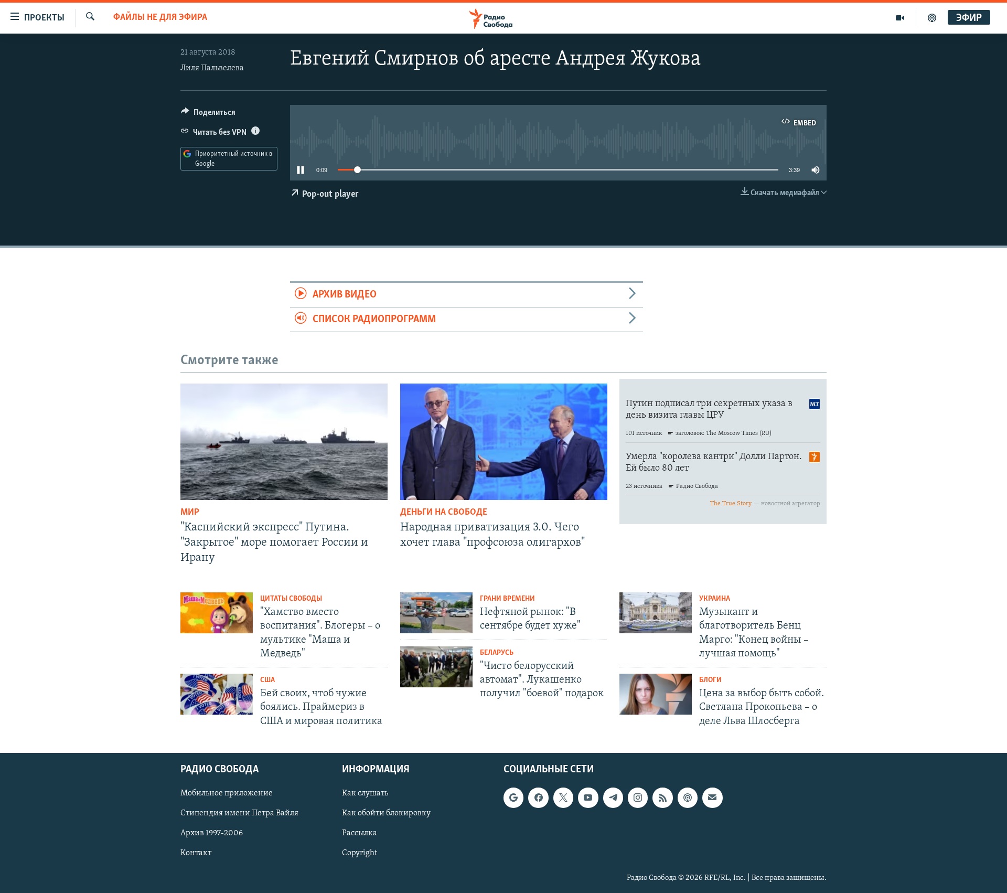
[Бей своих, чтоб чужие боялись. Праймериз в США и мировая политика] (216, 694)
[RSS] (662, 797)
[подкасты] (932, 18)
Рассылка (359, 833)
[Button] (208, 115)
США (267, 680)
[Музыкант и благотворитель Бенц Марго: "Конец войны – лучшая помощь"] (655, 612)
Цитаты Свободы (291, 599)
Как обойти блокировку (386, 813)
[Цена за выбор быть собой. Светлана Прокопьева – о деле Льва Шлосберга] (655, 694)
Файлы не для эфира (160, 18)
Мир (189, 512)
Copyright (359, 853)
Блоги (710, 680)
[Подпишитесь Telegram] (613, 797)
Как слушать (365, 793)
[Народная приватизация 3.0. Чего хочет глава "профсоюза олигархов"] (503, 442)
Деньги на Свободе (443, 512)
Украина (714, 599)
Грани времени (507, 599)
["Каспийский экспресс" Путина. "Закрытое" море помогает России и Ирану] (284, 442)
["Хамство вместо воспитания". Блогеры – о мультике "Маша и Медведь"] (216, 612)
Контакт (195, 853)
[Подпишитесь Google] (513, 797)
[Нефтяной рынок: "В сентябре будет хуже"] (436, 612)
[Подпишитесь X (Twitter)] (563, 797)
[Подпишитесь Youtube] (588, 797)
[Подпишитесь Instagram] (638, 797)
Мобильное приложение (226, 793)
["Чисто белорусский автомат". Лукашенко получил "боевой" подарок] (436, 666)
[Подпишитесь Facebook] (538, 797)
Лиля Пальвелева (212, 68)
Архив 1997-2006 (211, 833)
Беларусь (496, 653)
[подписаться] (712, 797)
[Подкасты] (688, 797)
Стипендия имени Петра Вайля (239, 813)
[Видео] (900, 18)
